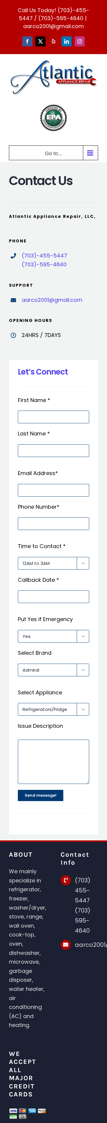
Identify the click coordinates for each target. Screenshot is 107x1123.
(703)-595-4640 (60, 18)
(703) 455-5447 (82, 890)
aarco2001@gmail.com (53, 26)
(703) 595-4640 (82, 920)
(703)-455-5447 (44, 255)
